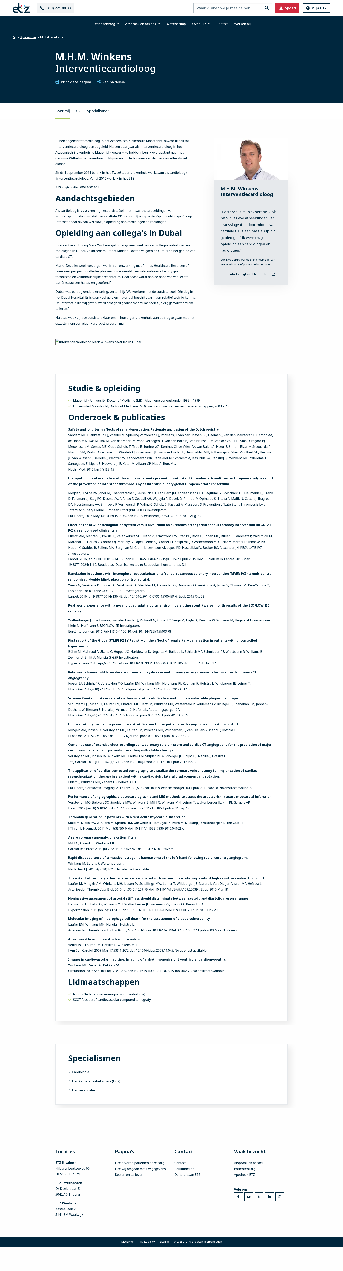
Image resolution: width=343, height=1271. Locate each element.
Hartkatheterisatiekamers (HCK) (96, 1081)
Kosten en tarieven (129, 1174)
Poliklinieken (184, 1169)
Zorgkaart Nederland (244, 259)
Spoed (290, 8)
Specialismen (98, 110)
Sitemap (165, 1241)
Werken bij (242, 24)
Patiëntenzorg (103, 24)
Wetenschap (176, 24)
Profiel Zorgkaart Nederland (248, 274)
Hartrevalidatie (83, 1090)
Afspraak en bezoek (140, 24)
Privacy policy (147, 1241)
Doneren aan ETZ (187, 1174)
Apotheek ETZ (244, 1174)
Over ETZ (199, 24)
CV (78, 110)
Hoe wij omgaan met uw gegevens (140, 1169)
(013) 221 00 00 (58, 8)
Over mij (62, 110)
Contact (222, 24)
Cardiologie (80, 1072)
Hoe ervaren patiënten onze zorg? (140, 1163)
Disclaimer (127, 1241)
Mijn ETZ (319, 8)
